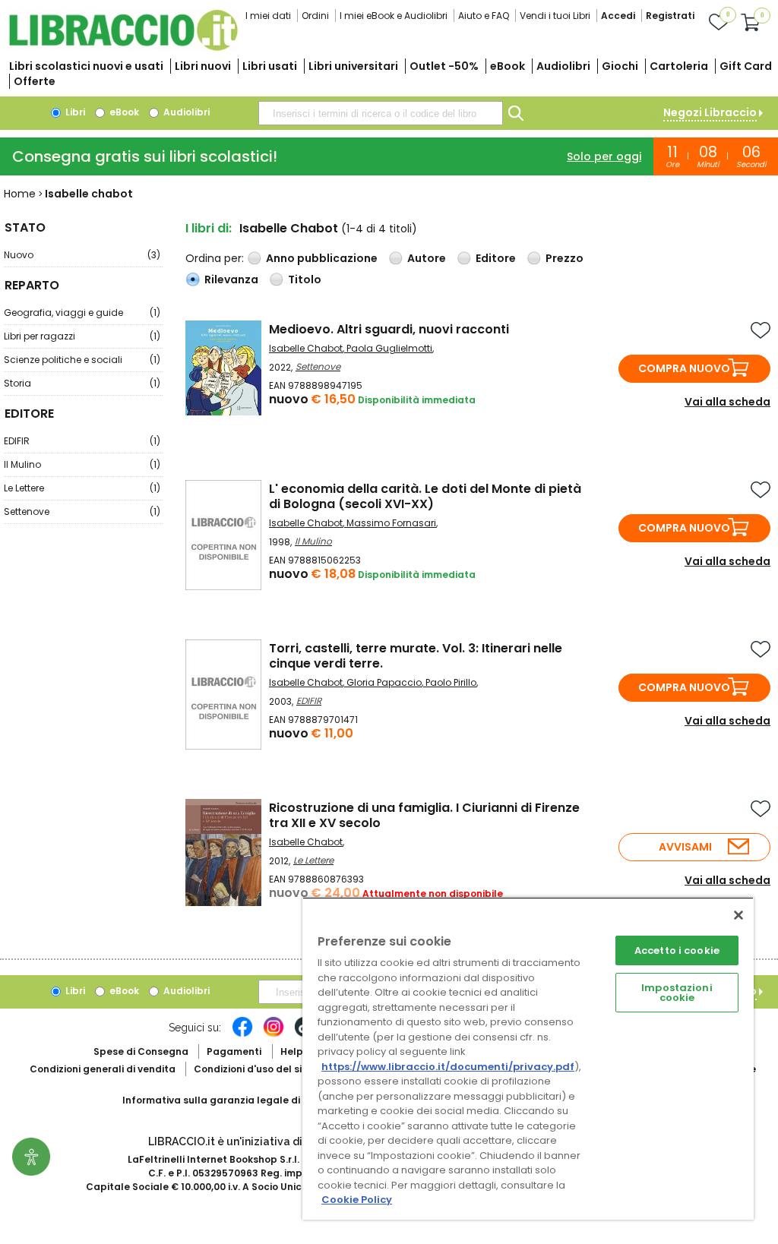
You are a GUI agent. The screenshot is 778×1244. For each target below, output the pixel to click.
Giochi (620, 66)
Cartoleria (679, 66)
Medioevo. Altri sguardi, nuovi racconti (389, 329)
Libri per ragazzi (82, 336)
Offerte (34, 81)
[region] (528, 1058)
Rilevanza (231, 279)
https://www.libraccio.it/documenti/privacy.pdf (447, 1066)
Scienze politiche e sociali (82, 359)
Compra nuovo (684, 368)
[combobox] (380, 113)
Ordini (315, 15)
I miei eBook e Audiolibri (394, 15)
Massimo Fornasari (391, 522)
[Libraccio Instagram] (273, 1034)
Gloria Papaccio (384, 682)
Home (20, 193)
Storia (82, 383)
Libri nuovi (203, 66)
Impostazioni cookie (677, 992)
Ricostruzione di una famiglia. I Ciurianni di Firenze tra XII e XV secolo (424, 815)
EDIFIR (82, 440)
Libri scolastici (86, 66)
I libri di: (208, 228)
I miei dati (268, 15)
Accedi (618, 15)
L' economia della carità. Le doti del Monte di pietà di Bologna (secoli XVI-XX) (425, 496)
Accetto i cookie (676, 950)
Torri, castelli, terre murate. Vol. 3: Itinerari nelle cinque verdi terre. (415, 655)
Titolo (304, 279)
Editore (496, 258)
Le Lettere (82, 487)
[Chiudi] (738, 915)
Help (291, 1051)
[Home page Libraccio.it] (123, 47)
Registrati (670, 15)
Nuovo (82, 254)
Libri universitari (353, 66)
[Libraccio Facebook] (242, 1034)
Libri (74, 112)
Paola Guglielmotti (389, 348)
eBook (507, 66)
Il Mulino (82, 464)
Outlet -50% (444, 66)
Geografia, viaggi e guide (82, 312)
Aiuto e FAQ (483, 15)
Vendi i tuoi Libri (555, 15)
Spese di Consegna (140, 1051)
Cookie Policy (356, 1199)
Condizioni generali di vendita (103, 1068)
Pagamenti (234, 1051)
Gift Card (745, 66)
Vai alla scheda (727, 401)
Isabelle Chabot (306, 348)
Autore (426, 258)
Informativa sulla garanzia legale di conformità (240, 1100)
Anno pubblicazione (322, 258)
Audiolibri (563, 66)
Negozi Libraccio (710, 112)
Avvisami (685, 846)
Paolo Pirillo (450, 682)
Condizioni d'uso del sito (253, 1068)
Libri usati (269, 66)
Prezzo (565, 258)
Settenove (82, 511)
